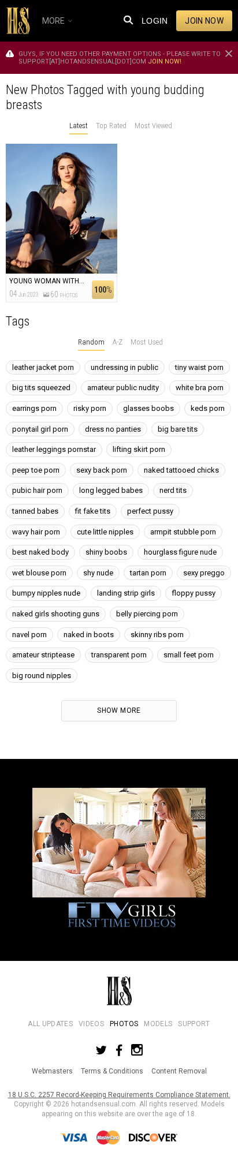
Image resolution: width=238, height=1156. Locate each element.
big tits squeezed (41, 387)
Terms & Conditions (112, 1071)
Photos (124, 1024)
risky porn (89, 408)
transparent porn (119, 654)
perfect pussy (150, 511)
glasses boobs (148, 408)
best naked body (40, 552)
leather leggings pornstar (54, 449)
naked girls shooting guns (55, 613)
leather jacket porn (43, 367)
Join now (204, 20)
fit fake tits (92, 511)
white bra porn (200, 387)
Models (158, 1024)
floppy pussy (193, 593)
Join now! (164, 61)
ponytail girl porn (40, 429)
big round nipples (41, 675)
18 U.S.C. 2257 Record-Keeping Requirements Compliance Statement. (119, 1095)
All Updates (50, 1024)
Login (155, 20)
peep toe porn (36, 470)
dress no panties (113, 429)
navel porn (29, 634)
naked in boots (89, 634)
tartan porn (148, 572)
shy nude (98, 572)
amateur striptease (43, 654)
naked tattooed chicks (181, 470)
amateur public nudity (123, 387)
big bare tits (178, 429)
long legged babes (111, 490)
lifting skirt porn (139, 449)
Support (194, 1024)
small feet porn (188, 654)
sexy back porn (101, 470)
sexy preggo (204, 572)
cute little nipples (105, 532)
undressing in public (124, 367)
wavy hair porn (36, 532)
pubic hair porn (37, 490)
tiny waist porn (199, 367)
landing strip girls (126, 593)
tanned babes (35, 511)
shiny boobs (106, 552)
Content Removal (179, 1071)
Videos (91, 1024)
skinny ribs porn (157, 634)
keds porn (208, 408)
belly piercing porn (147, 613)
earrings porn (34, 408)
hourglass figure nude (180, 552)
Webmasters (52, 1071)
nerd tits (173, 490)
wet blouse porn (39, 572)
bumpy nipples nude (46, 593)
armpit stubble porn (183, 532)
